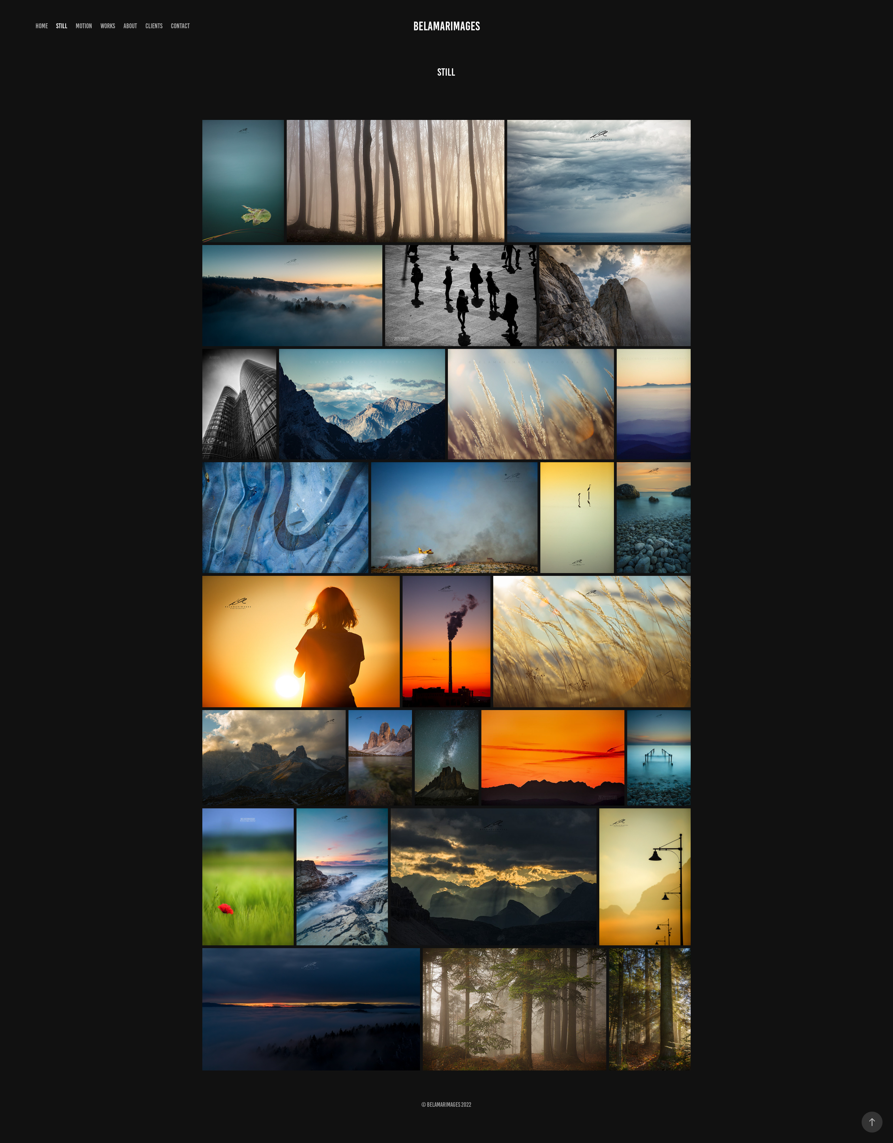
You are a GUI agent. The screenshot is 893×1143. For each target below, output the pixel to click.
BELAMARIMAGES (446, 26)
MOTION (84, 26)
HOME (42, 26)
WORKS (107, 26)
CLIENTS (154, 26)
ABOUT (130, 26)
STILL (61, 26)
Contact (180, 26)
